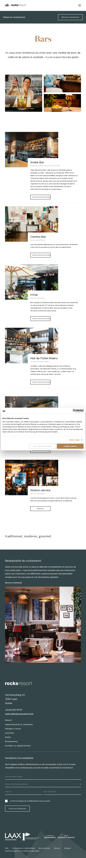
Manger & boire (13, 729)
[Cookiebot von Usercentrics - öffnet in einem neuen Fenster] (74, 410)
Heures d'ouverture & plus (41, 197)
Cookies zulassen (70, 446)
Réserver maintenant (70, 17)
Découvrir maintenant (13, 583)
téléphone (40, 508)
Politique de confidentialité (27, 801)
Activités (9, 733)
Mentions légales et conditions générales (22, 851)
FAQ (6, 848)
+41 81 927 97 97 (13, 710)
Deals (8, 737)
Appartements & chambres (19, 724)
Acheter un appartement (18, 746)
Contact (57, 848)
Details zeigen (74, 440)
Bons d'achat (44, 848)
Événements (11, 741)
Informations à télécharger (23, 848)
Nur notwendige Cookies (43, 446)
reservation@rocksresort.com (19, 714)
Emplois (67, 848)
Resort (8, 720)
